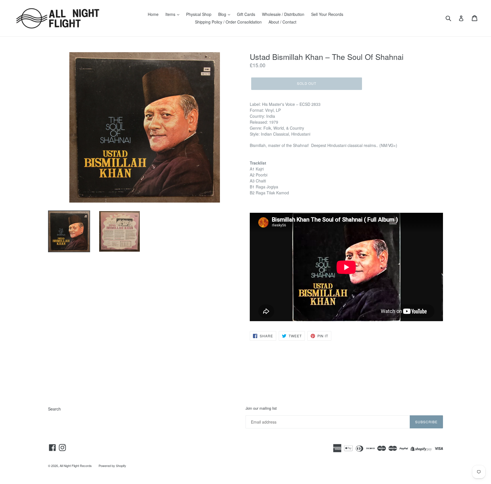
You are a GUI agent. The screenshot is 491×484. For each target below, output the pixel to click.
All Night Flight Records (76, 465)
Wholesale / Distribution (283, 14)
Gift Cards (246, 14)
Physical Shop (198, 14)
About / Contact (282, 22)
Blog (222, 14)
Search (54, 409)
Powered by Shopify (112, 465)
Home (153, 14)
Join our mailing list (261, 408)
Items (170, 14)
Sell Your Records (327, 14)
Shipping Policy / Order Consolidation (228, 22)
